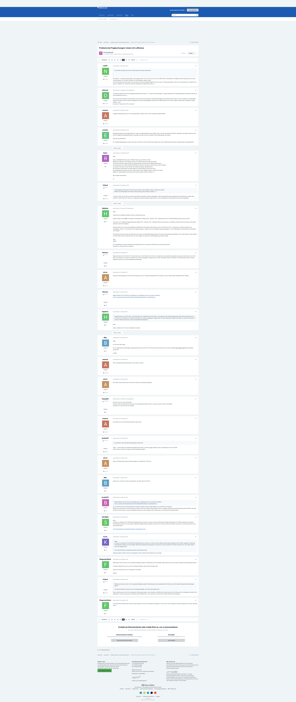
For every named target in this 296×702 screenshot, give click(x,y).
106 (106, 550)
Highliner (105, 208)
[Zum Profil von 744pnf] (105, 190)
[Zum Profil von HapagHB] (105, 404)
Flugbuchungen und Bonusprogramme (123, 54)
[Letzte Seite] (137, 60)
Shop (132, 15)
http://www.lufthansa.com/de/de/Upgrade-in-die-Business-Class (129, 529)
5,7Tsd (106, 103)
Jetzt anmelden (171, 640)
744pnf (105, 185)
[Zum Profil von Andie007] (105, 443)
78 (106, 351)
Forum (126, 15)
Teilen (184, 53)
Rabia (105, 153)
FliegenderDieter (105, 559)
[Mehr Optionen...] (195, 66)
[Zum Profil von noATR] (105, 71)
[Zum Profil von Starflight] (105, 522)
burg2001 (105, 497)
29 (126, 59)
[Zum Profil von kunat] (105, 542)
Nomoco (105, 252)
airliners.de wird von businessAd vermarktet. (143, 671)
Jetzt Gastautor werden (172, 680)
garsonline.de (190, 675)
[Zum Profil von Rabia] (105, 158)
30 (129, 59)
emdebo (105, 130)
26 (117, 59)
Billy (105, 337)
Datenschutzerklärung (148, 696)
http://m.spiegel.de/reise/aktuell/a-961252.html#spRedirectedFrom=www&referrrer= (134, 297)
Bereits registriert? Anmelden (177, 10)
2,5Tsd (106, 285)
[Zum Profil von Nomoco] (105, 258)
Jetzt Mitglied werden (104, 670)
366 (106, 266)
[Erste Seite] (99, 60)
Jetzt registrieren (193, 10)
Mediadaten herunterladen (138, 673)
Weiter (133, 59)
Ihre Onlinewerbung (137, 666)
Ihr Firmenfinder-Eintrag (138, 663)
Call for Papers (182, 680)
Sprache (138, 696)
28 (123, 59)
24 (112, 59)
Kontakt (122, 688)
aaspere (105, 110)
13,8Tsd (106, 123)
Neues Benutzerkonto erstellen (124, 640)
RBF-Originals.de (172, 688)
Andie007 (105, 438)
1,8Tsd (106, 451)
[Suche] (196, 15)
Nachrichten (102, 15)
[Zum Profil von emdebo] (105, 135)
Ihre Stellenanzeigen (137, 665)
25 (114, 59)
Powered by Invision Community (148, 699)
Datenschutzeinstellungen (146, 688)
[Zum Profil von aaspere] (105, 115)
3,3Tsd (106, 143)
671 (106, 412)
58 (106, 530)
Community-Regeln (102, 19)
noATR (105, 66)
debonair (105, 90)
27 (120, 59)
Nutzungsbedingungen (160, 688)
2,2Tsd (106, 79)
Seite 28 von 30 (143, 59)
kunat (105, 537)
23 (109, 59)
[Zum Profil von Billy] (105, 343)
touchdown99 (109, 52)
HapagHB (105, 399)
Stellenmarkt (111, 15)
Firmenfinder (119, 15)
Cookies (158, 696)
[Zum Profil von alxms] (105, 277)
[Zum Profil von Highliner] (105, 213)
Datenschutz (135, 688)
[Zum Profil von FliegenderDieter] (105, 564)
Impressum (128, 688)
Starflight (105, 517)
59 (106, 221)
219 (106, 510)
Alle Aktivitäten (113, 19)
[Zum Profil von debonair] (105, 95)
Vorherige (104, 59)
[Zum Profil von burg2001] (105, 502)
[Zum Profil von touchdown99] (100, 53)
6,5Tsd (106, 198)
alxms (105, 272)
